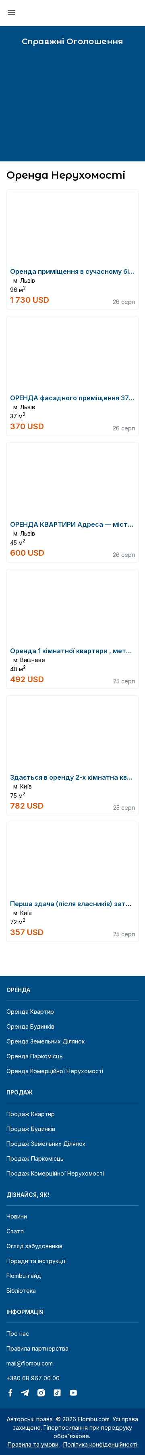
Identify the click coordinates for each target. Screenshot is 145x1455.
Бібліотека (21, 1290)
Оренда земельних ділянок (45, 1041)
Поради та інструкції (35, 1260)
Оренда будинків (30, 1026)
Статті (15, 1231)
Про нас (17, 1333)
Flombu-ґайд (23, 1275)
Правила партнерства (37, 1348)
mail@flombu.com (29, 1363)
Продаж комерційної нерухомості (55, 1173)
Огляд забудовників (34, 1246)
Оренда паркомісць (34, 1056)
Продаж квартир (30, 1114)
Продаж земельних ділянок (45, 1143)
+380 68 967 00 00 (33, 1378)
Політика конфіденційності (100, 1444)
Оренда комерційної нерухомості (54, 1071)
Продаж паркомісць (35, 1158)
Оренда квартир (30, 1011)
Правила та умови (33, 1444)
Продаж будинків (30, 1128)
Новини (16, 1216)
